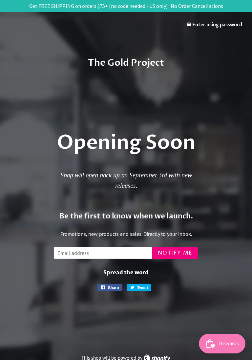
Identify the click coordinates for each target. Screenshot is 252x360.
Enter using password (216, 25)
